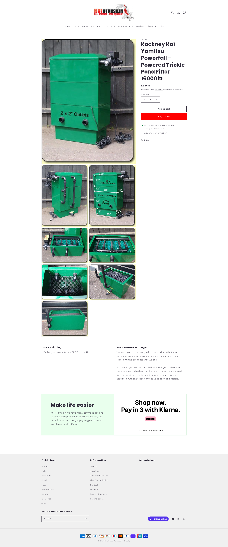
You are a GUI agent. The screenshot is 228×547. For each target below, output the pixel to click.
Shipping (159, 90)
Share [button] (146, 140)
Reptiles (45, 494)
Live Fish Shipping (99, 480)
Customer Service (99, 475)
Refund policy (97, 499)
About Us (94, 471)
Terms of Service (98, 494)
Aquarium (46, 475)
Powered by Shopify (122, 541)
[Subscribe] (86, 519)
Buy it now (164, 116)
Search (93, 466)
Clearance (46, 499)
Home (44, 466)
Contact (94, 485)
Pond (44, 480)
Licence (94, 489)
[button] (75, 26)
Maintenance (47, 489)
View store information (155, 133)
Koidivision (108, 541)
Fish (43, 471)
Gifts (43, 503)
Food (43, 485)
